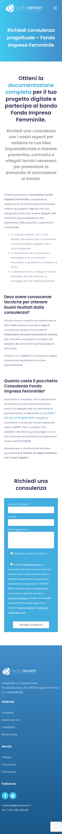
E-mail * (12, 517)
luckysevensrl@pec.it (18, 598)
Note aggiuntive (17, 529)
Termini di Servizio (26, 607)
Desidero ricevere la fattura (30, 553)
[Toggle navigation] (55, 9)
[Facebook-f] (5, 795)
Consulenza (9, 764)
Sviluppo (7, 757)
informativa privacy (32, 564)
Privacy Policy (10, 734)
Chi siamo (8, 712)
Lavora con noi (10, 720)
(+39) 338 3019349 (17, 810)
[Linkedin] (12, 795)
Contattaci (8, 727)
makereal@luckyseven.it (16, 805)
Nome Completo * (19, 504)
